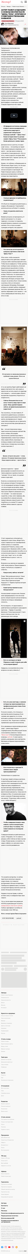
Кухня (3, 1073)
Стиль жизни (5, 1117)
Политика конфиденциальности (12, 1213)
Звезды (3, 993)
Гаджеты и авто (5, 1129)
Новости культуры (6, 1176)
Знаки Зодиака (5, 1194)
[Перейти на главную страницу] (6, 2)
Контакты (4, 1205)
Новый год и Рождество (7, 1140)
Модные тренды (5, 1049)
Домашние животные (6, 1062)
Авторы (4, 1203)
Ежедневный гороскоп (7, 1197)
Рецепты (3, 1075)
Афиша (3, 1171)
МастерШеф (4, 1163)
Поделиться (25, 24)
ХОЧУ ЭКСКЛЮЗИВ (8, 918)
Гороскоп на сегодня (6, 1184)
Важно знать (4, 1111)
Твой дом (4, 1057)
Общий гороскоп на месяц (8, 1189)
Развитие (4, 1101)
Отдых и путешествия (7, 1122)
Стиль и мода (6, 1039)
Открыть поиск (22, 2)
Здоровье (3, 1028)
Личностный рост (6, 1106)
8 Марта (3, 1142)
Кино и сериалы (5, 1173)
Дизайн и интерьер (6, 1059)
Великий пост (4, 1145)
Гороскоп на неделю (6, 1186)
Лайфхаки (4, 1067)
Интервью (4, 1007)
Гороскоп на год (5, 1192)
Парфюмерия (4, 1030)
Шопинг (3, 1051)
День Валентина (5, 1137)
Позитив (3, 1127)
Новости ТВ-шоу (5, 1158)
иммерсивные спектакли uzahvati (11, 906)
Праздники (5, 1135)
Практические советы (7, 1044)
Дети (2, 1095)
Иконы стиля (4, 1046)
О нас (3, 1208)
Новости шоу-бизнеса (8, 21)
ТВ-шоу (3, 1156)
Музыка (3, 1005)
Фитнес (3, 1033)
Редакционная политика (9, 1216)
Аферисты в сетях (6, 1165)
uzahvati (9, 737)
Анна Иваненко (9, 23)
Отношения (5, 1086)
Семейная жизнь (5, 1093)
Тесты (2, 1124)
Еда (2, 1077)
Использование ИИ (7, 1218)
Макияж (3, 1020)
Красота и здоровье (8, 1013)
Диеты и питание (5, 1025)
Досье (3, 1002)
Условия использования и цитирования (10, 1221)
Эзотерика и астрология (7, 1119)
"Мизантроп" (5, 735)
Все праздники (5, 1150)
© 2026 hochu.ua (5, 1251)
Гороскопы (5, 1182)
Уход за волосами (5, 1018)
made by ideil (22, 1251)
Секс (2, 1090)
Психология (4, 1108)
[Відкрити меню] (25, 2)
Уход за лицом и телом (7, 1015)
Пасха (2, 1147)
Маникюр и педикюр (6, 1023)
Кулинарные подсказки (7, 1080)
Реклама (4, 1211)
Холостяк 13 (4, 1160)
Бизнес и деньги (5, 1103)
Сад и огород (4, 1064)
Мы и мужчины (5, 1088)
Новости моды (5, 1041)
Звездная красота (6, 1000)
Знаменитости (5, 997)
